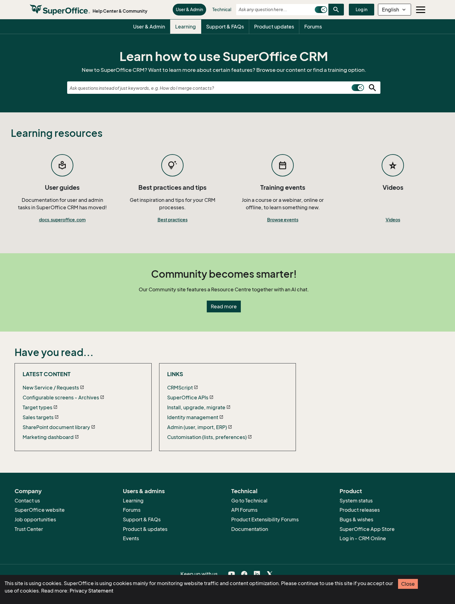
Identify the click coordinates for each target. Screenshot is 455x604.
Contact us (27, 501)
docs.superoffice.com (62, 219)
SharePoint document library (56, 427)
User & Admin (189, 9)
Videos (393, 187)
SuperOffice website (40, 510)
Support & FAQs (225, 27)
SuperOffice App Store (367, 529)
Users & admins (144, 491)
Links (175, 374)
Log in (361, 9)
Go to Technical (249, 501)
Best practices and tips (172, 187)
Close (408, 584)
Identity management (192, 417)
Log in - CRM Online (363, 538)
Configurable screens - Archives (61, 397)
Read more (224, 306)
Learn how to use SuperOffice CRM (223, 56)
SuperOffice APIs (187, 397)
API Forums (244, 510)
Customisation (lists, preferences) (207, 437)
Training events (282, 187)
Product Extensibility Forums (265, 519)
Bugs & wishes (356, 519)
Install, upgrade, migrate (196, 407)
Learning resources (56, 133)
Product (351, 491)
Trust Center (29, 529)
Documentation (249, 529)
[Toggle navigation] (420, 10)
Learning (185, 27)
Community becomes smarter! (224, 274)
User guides (62, 187)
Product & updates (145, 529)
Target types (37, 407)
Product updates (274, 27)
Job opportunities (35, 519)
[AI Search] (321, 9)
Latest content (47, 374)
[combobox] (273, 9)
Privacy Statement (91, 591)
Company (28, 491)
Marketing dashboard (48, 437)
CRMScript (180, 388)
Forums (313, 27)
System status (356, 501)
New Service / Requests (51, 388)
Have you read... (54, 352)
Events (131, 538)
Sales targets (38, 417)
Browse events (282, 219)
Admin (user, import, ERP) (197, 427)
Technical (221, 9)
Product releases (360, 510)
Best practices (173, 219)
